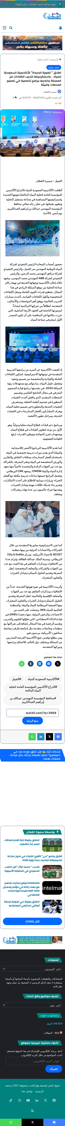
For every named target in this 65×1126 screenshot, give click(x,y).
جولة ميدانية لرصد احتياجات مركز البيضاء (39, 4)
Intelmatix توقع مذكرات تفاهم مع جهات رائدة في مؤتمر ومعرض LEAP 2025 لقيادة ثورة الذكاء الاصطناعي (21, 889)
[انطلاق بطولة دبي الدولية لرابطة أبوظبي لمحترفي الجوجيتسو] (52, 906)
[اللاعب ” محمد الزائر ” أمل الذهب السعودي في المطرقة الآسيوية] (52, 872)
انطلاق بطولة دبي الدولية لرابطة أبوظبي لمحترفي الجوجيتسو (22, 903)
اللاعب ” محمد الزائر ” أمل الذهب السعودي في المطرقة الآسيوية (22, 869)
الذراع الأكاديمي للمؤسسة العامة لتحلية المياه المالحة (32, 688)
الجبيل (15, 679)
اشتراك (54, 1068)
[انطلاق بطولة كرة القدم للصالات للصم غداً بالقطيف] (52, 845)
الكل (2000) (32, 921)
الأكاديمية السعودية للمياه (42, 679)
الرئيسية (54, 59)
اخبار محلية (42, 59)
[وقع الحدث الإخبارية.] (52, 16)
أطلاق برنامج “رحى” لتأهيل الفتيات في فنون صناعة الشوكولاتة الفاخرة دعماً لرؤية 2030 (34, 858)
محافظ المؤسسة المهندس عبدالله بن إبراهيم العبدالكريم (32, 700)
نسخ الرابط (32, 720)
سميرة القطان (50, 91)
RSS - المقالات (52, 1032)
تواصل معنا (27, 1091)
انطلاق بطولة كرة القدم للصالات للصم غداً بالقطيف (22, 842)
